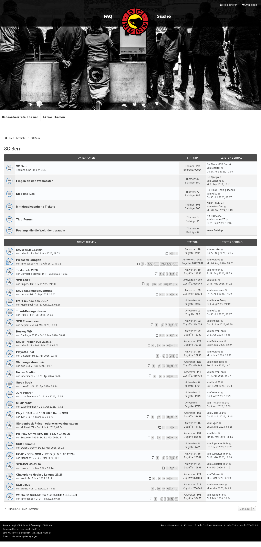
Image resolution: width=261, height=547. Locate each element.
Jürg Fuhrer (24, 392)
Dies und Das (25, 193)
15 (168, 417)
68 (159, 488)
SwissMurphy (28, 447)
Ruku (214, 193)
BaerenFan (217, 300)
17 (176, 417)
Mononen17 (218, 219)
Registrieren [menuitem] (230, 4)
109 (170, 284)
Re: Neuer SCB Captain (219, 164)
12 (172, 366)
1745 (163, 263)
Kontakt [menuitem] (188, 525)
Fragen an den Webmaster (34, 180)
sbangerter (217, 494)
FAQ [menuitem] (108, 16)
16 (172, 417)
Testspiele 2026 (27, 270)
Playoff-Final (25, 352)
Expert (214, 423)
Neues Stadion (26, 372)
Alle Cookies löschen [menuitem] (210, 525)
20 (164, 345)
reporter (215, 168)
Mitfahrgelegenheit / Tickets (35, 206)
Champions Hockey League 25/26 (39, 474)
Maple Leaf (27, 304)
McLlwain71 (27, 427)
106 (154, 284)
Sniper (24, 284)
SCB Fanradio (25, 444)
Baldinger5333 (29, 335)
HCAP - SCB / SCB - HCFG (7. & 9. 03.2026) (45, 454)
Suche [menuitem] (164, 16)
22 (172, 345)
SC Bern (13, 149)
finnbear (215, 320)
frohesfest (217, 206)
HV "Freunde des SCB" (32, 300)
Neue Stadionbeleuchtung (34, 290)
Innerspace (27, 263)
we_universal (14, 533)
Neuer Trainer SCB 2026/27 (34, 341)
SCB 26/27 (23, 280)
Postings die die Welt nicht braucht (40, 230)
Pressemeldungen (28, 259)
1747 (175, 263)
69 (164, 488)
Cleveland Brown (30, 273)
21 (168, 345)
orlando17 (26, 253)
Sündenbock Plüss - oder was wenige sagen (47, 423)
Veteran (215, 269)
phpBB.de (35, 529)
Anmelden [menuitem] (251, 4)
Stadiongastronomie (30, 362)
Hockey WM (24, 331)
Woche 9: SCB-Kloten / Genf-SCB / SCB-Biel (46, 495)
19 (159, 345)
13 (176, 366)
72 (176, 488)
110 (175, 284)
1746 (169, 263)
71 (172, 488)
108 (165, 284)
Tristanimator (219, 402)
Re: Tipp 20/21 (215, 215)
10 (176, 325)
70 (168, 488)
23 (176, 345)
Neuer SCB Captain (29, 249)
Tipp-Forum (24, 219)
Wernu (24, 488)
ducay (24, 294)
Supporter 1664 (29, 437)
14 (164, 417)
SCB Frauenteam (27, 321)
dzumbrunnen (28, 396)
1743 (150, 263)
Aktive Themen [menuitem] (54, 117)
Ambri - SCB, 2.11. (217, 202)
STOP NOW (24, 403)
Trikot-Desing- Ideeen (31, 311)
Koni (23, 478)
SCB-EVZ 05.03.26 (28, 464)
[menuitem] (9, 536)
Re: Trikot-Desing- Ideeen (221, 190)
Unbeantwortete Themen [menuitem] (20, 117)
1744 (156, 263)
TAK (23, 417)
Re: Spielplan (214, 177)
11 (168, 366)
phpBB (17, 525)
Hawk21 (25, 386)
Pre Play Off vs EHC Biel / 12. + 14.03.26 (43, 433)
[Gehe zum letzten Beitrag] (222, 249)
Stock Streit (24, 382)
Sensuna (216, 180)
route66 (215, 259)
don (23, 366)
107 (159, 284)
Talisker (215, 474)
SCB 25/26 (23, 484)
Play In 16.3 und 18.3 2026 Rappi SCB (42, 413)
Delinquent (217, 341)
